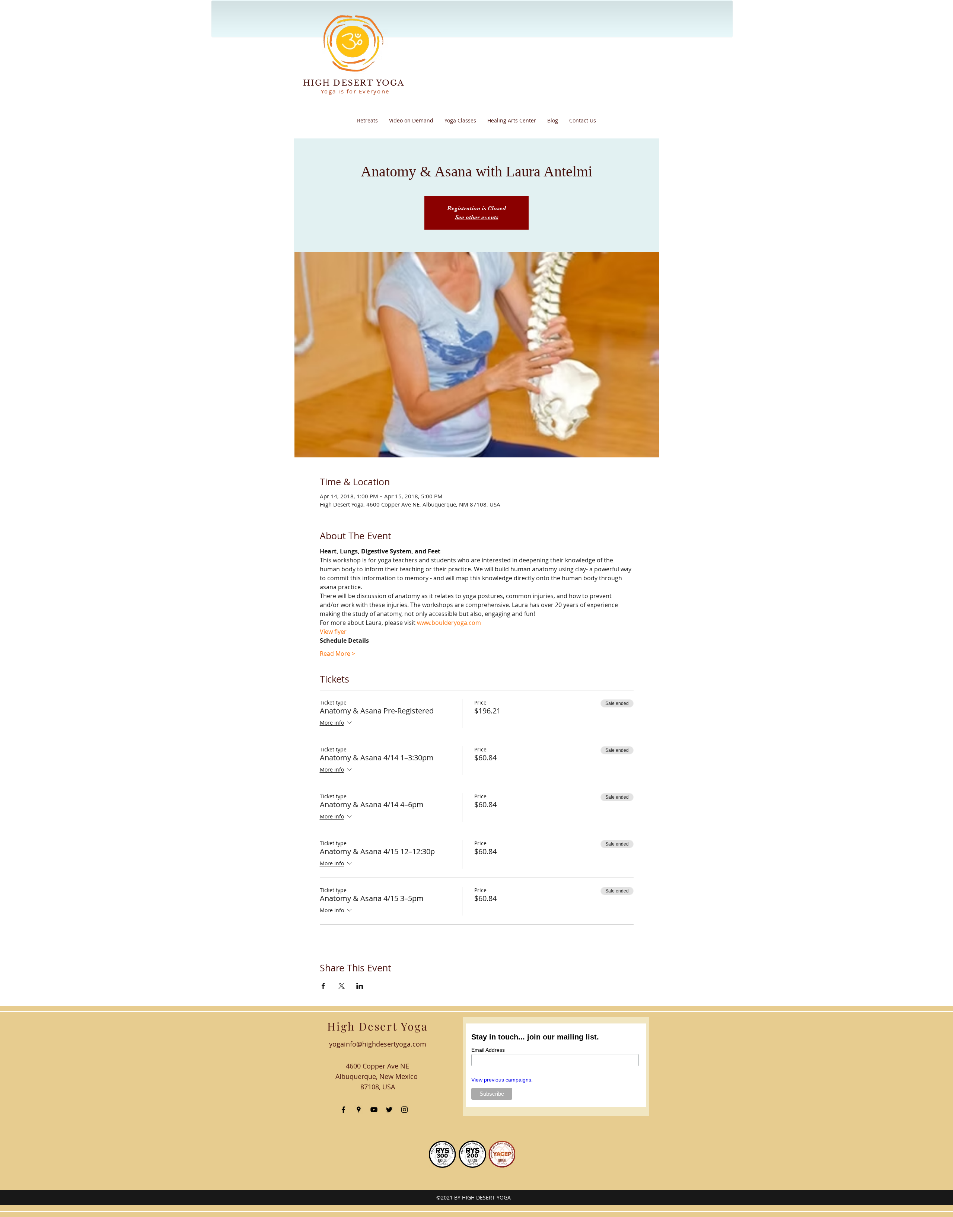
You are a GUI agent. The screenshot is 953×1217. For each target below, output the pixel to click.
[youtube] (374, 1109)
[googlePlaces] (358, 1109)
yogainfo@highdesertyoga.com (377, 1043)
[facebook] (343, 1109)
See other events (476, 217)
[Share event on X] (341, 986)
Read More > (337, 653)
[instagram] (404, 1109)
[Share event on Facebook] (323, 986)
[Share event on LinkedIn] (359, 986)
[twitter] (389, 1109)
